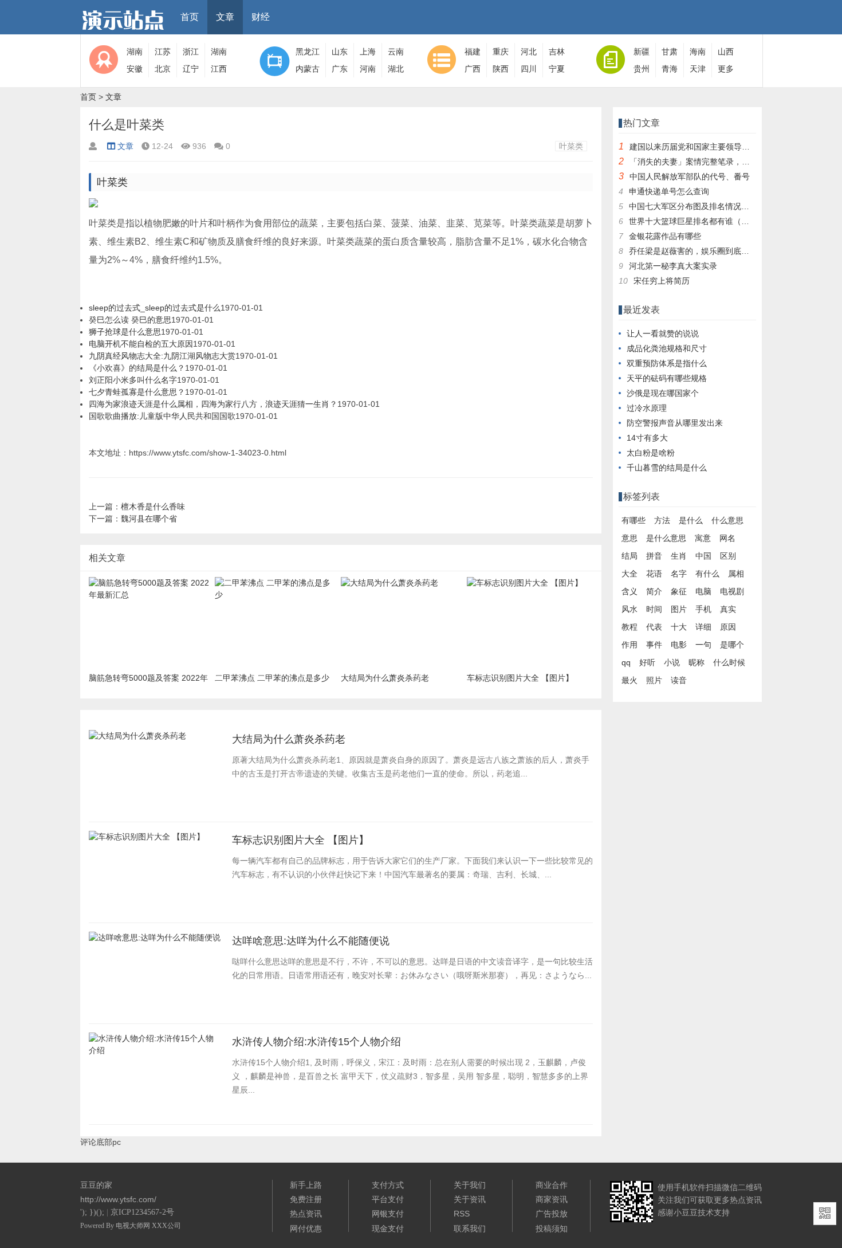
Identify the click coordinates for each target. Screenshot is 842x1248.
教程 (629, 626)
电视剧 (732, 591)
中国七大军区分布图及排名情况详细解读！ (705, 206)
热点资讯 (306, 1213)
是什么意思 (666, 538)
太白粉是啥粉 (651, 452)
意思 (629, 538)
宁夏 (557, 68)
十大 (679, 626)
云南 (396, 51)
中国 (703, 555)
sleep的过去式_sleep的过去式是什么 (155, 307)
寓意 (703, 538)
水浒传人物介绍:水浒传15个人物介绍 (316, 1041)
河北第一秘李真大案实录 (673, 265)
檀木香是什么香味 (153, 506)
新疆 (642, 51)
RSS (462, 1213)
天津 (698, 68)
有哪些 (633, 520)
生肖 (679, 555)
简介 (654, 591)
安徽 (135, 68)
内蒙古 (308, 68)
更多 (726, 68)
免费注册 (306, 1199)
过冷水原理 (647, 408)
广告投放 (552, 1213)
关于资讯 (470, 1199)
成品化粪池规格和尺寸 (667, 348)
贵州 (642, 68)
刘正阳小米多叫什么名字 (133, 379)
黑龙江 (308, 51)
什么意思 (727, 520)
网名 (727, 538)
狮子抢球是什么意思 (125, 331)
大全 (629, 573)
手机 (703, 609)
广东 (340, 68)
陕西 (501, 68)
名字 (679, 573)
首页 (189, 17)
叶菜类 (571, 146)
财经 (260, 17)
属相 (736, 573)
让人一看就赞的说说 (663, 333)
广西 (473, 68)
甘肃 (670, 51)
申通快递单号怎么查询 (669, 191)
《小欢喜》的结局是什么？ (137, 367)
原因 (728, 626)
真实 (728, 609)
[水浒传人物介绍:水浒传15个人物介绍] (155, 1053)
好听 (647, 662)
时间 (654, 609)
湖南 (135, 51)
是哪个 (732, 644)
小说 (672, 662)
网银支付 (388, 1213)
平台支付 (388, 1199)
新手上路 (306, 1185)
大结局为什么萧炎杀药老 (288, 739)
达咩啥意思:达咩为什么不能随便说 (310, 941)
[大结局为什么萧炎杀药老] (137, 739)
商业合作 (552, 1185)
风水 (629, 609)
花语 (654, 573)
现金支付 (388, 1228)
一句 (703, 644)
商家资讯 (552, 1199)
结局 (629, 555)
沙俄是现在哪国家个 (663, 393)
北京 (163, 68)
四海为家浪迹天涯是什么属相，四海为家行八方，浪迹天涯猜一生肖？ (213, 404)
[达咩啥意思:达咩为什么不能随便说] (155, 940)
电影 (679, 644)
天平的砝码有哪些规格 (667, 378)
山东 (340, 51)
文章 (225, 17)
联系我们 (470, 1228)
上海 (368, 51)
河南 (368, 68)
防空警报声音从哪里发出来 (675, 422)
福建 (473, 51)
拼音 (654, 555)
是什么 (691, 520)
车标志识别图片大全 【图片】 (300, 840)
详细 (703, 626)
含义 (629, 591)
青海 (670, 68)
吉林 (557, 51)
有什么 (707, 573)
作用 (629, 644)
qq (626, 662)
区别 (728, 555)
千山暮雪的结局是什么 (667, 467)
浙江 (191, 51)
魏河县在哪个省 (149, 518)
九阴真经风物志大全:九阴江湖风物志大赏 (162, 355)
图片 (679, 609)
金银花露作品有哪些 (665, 236)
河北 (529, 51)
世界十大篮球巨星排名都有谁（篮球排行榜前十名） (721, 221)
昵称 (696, 662)
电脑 (703, 591)
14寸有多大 (647, 437)
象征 (679, 591)
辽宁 (191, 68)
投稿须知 (552, 1228)
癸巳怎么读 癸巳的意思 (130, 319)
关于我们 (470, 1185)
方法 (662, 520)
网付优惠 (306, 1228)
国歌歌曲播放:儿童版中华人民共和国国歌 (162, 416)
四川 (529, 68)
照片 (654, 680)
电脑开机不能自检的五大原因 (141, 343)
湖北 (396, 68)
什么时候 (729, 662)
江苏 (163, 51)
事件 (654, 644)
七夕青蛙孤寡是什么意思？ (137, 392)
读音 (679, 680)
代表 (654, 626)
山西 (726, 51)
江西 (219, 68)
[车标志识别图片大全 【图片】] (146, 840)
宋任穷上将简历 (662, 280)
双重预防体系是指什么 (667, 363)
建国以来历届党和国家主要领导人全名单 (701, 146)
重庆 (501, 51)
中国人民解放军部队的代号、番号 (689, 176)
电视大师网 (134, 1226)
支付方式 (388, 1185)
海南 (698, 51)
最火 (629, 680)
